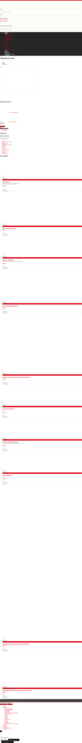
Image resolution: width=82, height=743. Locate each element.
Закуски (6, 43)
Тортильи (7, 37)
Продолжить (10, 704)
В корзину (2, 126)
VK (7, 128)
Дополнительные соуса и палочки (12, 49)
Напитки (6, 48)
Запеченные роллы (9, 35)
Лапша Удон (7, 45)
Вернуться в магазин (14, 739)
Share (1, 127)
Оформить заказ (3, 704)
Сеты (6, 41)
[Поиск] (1, 14)
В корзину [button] (5, 178)
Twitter (5, 128)
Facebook (2, 128)
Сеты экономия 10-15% (5, 149)
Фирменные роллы (9, 34)
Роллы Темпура (8, 36)
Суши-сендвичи (8, 40)
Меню (6, 33)
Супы (6, 46)
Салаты (6, 44)
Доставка (7, 55)
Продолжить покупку (7, 741)
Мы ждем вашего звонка (6, 29)
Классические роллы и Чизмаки (11, 39)
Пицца (6, 42)
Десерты (6, 47)
